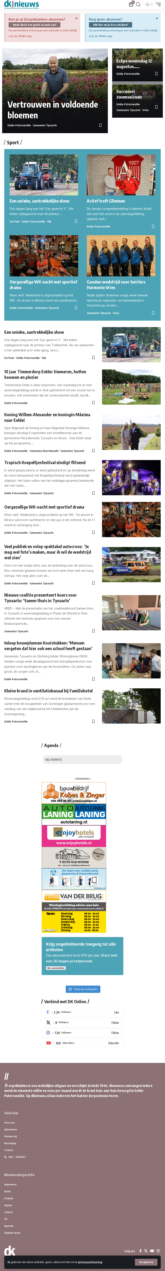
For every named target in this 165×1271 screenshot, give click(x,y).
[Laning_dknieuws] (74, 814)
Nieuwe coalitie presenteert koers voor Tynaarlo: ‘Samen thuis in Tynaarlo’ (40, 597)
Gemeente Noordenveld (44, 451)
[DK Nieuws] (21, 4)
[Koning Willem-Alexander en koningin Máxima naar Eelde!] (131, 432)
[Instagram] (82, 1033)
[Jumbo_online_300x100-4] (74, 921)
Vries (145, 110)
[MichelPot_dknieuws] (74, 878)
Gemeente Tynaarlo (45, 125)
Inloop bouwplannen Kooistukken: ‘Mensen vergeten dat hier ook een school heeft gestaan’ (48, 645)
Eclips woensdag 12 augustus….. (134, 63)
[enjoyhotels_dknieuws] (74, 836)
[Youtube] (82, 1043)
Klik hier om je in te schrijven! (110, 24)
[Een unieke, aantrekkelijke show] (44, 174)
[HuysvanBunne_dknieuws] (74, 857)
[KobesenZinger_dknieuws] (74, 793)
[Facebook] (82, 1012)
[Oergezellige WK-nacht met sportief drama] (44, 255)
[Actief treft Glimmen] (121, 174)
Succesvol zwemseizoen (129, 93)
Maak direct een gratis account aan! (34, 24)
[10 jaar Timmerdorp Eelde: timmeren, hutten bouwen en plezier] (131, 387)
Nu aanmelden (55, 968)
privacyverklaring (90, 1262)
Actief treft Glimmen (106, 200)
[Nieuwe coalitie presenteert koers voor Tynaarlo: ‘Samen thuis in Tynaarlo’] (131, 612)
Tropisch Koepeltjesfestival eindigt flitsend (45, 462)
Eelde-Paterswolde (19, 125)
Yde (49, 221)
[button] (146, 1262)
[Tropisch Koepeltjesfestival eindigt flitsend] (131, 477)
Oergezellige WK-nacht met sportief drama (44, 506)
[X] (82, 1022)
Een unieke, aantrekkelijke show (39, 200)
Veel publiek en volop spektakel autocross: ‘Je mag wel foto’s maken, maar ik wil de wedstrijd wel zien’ (47, 552)
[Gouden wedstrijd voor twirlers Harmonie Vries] (121, 255)
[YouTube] (152, 1251)
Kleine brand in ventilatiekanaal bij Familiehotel (48, 690)
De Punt (15, 221)
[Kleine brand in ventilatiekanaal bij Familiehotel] (131, 706)
